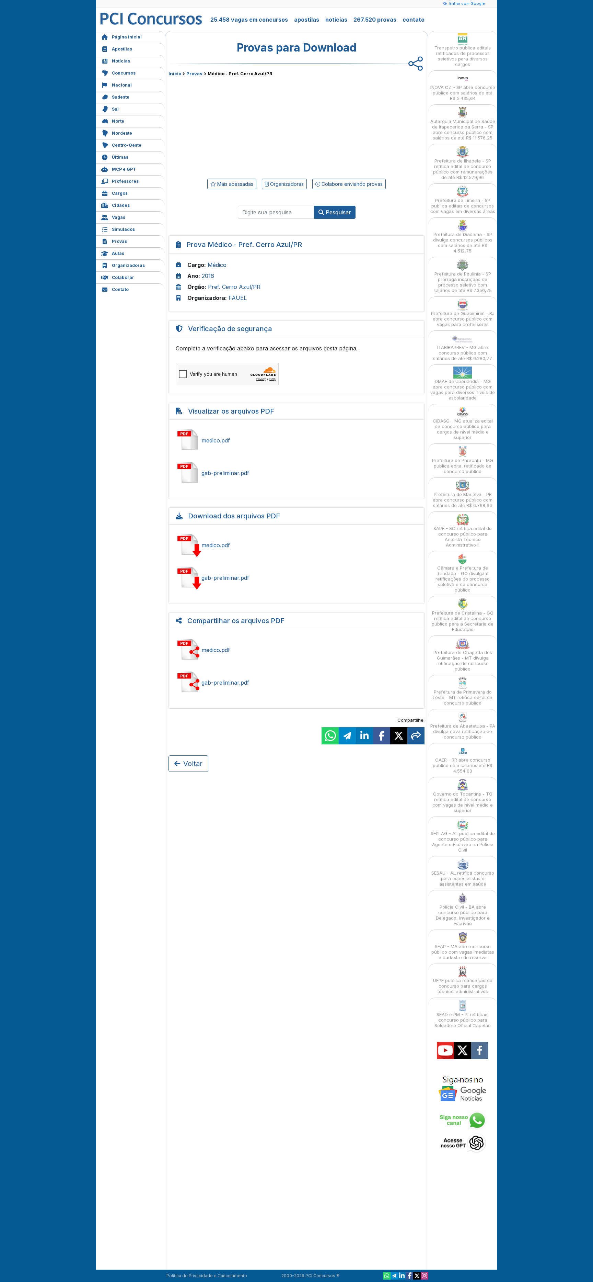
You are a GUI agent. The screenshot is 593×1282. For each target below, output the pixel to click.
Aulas (118, 253)
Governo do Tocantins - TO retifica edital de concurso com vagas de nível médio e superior (462, 802)
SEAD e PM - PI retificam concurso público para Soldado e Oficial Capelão (462, 1020)
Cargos (120, 193)
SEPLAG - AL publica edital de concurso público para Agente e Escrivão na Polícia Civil (463, 842)
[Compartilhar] (416, 735)
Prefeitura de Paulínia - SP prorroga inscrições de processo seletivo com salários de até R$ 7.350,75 (462, 282)
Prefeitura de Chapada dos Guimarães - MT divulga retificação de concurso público (462, 661)
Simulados (123, 229)
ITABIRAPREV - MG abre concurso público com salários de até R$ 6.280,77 (462, 353)
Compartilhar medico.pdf (296, 650)
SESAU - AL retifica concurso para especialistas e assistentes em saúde (462, 878)
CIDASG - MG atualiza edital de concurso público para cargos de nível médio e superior (463, 429)
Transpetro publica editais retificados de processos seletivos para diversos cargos (462, 56)
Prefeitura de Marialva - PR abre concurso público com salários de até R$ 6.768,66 (462, 500)
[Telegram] (394, 1276)
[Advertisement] (240, 126)
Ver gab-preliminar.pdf (296, 473)
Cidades (121, 205)
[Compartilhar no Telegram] (347, 735)
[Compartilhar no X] (398, 735)
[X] (417, 1276)
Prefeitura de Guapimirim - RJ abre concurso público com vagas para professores (463, 319)
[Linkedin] (402, 1276)
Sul (115, 109)
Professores (125, 181)
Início (174, 73)
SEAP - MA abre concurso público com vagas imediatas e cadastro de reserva (462, 952)
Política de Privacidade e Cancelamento (206, 1275)
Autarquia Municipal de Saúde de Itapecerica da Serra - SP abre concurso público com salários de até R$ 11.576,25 (462, 129)
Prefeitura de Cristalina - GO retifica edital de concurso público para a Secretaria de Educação (462, 621)
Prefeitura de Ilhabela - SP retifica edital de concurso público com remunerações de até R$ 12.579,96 (462, 169)
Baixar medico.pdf (296, 545)
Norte (118, 121)
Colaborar (123, 277)
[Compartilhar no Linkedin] (364, 735)
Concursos (124, 73)
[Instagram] (424, 1276)
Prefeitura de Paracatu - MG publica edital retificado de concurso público (462, 466)
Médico (217, 264)
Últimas (120, 157)
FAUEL (238, 297)
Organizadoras (128, 265)
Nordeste (122, 133)
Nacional (122, 85)
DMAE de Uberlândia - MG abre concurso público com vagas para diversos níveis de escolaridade (462, 390)
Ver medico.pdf (296, 440)
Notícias (121, 61)
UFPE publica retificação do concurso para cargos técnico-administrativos (462, 986)
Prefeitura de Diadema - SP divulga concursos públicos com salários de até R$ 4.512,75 (462, 243)
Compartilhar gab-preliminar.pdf (296, 682)
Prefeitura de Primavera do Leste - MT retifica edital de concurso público (462, 697)
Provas (119, 241)
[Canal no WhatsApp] (387, 1276)
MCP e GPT (124, 169)
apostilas (306, 19)
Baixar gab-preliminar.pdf (296, 578)
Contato (120, 289)
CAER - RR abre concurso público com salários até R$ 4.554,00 (462, 765)
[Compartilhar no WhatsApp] (330, 735)
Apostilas (122, 49)
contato (414, 19)
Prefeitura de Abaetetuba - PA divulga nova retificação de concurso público (462, 731)
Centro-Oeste (126, 145)
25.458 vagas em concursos (249, 19)
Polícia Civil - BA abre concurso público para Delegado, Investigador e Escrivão (463, 915)
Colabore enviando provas (351, 184)
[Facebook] (409, 1276)
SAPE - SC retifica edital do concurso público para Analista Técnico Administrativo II (462, 537)
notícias (336, 19)
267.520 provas (374, 19)
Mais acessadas (234, 184)
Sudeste (120, 97)
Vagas (118, 217)
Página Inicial (127, 37)
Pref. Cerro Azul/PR (234, 286)
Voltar (192, 764)
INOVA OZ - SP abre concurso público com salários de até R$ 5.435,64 (462, 93)
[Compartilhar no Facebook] (381, 735)
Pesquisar (337, 212)
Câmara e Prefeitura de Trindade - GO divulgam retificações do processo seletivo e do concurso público (462, 579)
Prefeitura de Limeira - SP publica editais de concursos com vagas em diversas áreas (462, 206)
